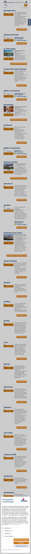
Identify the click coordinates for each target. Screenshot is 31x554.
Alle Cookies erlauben (21, 539)
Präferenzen (8, 530)
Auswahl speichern (21, 546)
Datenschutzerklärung (14, 524)
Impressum (5, 549)
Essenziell (7, 528)
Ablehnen (21, 543)
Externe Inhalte (8, 536)
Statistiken (7, 533)
